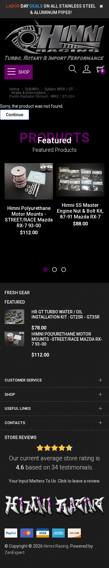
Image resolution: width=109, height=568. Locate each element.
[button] (45, 270)
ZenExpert (15, 552)
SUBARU (32, 89)
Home (14, 89)
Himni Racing (56, 546)
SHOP (24, 72)
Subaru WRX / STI (59, 89)
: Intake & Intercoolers (27, 93)
